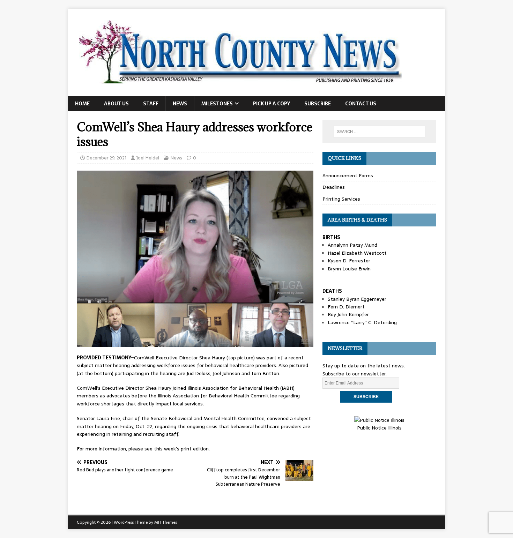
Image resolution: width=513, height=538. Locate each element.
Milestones (217, 103)
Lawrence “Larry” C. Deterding (362, 322)
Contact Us (360, 103)
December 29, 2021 (106, 158)
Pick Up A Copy (271, 103)
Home (82, 103)
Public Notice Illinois (379, 428)
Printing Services (341, 199)
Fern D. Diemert (346, 307)
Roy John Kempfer (348, 314)
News (180, 103)
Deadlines (333, 187)
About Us (116, 103)
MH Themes (165, 522)
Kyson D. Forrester (349, 260)
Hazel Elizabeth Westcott (357, 253)
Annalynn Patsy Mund (352, 245)
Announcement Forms (347, 175)
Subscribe (317, 103)
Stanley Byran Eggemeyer (357, 299)
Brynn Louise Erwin (349, 268)
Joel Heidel (147, 158)
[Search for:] (379, 131)
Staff (150, 103)
